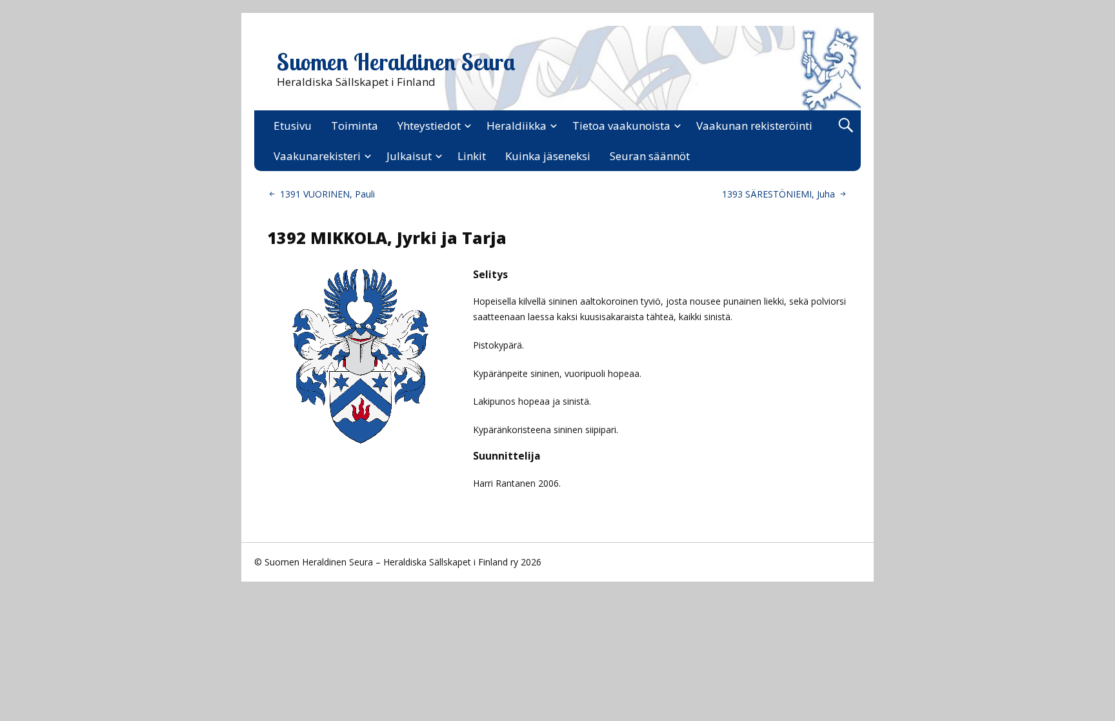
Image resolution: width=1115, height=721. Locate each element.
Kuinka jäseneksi (547, 155)
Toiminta (354, 125)
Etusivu (293, 125)
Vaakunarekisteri (317, 155)
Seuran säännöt (650, 155)
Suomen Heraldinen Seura (396, 62)
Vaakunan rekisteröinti (754, 125)
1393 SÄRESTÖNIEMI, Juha (778, 194)
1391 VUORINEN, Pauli (327, 194)
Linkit (471, 155)
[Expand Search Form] (845, 125)
